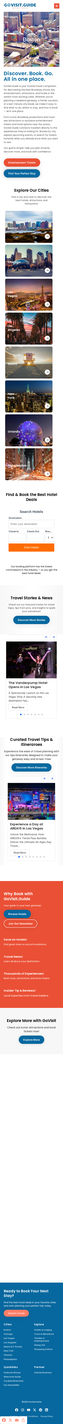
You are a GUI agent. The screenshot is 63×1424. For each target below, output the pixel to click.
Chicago (8, 1334)
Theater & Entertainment (41, 1339)
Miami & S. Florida (13, 1346)
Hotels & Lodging (43, 1330)
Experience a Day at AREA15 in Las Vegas (26, 826)
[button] (56, 5)
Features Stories (12, 1372)
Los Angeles (10, 1342)
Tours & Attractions (44, 1334)
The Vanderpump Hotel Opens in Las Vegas (28, 685)
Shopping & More (43, 1349)
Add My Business (43, 1372)
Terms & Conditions (29, 1416)
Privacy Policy (47, 1416)
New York (8, 1351)
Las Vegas (9, 1338)
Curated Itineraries (13, 1381)
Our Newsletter (11, 1385)
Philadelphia (10, 1359)
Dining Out (39, 1345)
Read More (18, 707)
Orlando (8, 1355)
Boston (7, 1330)
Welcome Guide (12, 1377)
